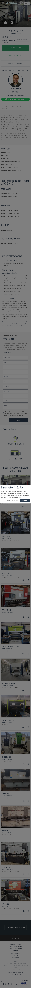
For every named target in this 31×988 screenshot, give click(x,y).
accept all (24, 501)
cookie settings (12, 501)
